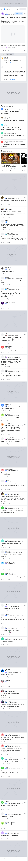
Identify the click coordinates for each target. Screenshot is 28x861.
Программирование (13, 233)
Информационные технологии (10, 14)
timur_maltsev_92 (7, 115)
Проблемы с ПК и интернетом (14, 404)
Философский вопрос (13, 355)
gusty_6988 (6, 122)
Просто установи (14, 107)
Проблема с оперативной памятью (12, 118)
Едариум (10, 207)
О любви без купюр (13, 333)
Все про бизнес (12, 573)
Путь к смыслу (11, 626)
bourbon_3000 (6, 139)
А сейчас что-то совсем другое (14, 220)
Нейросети (10, 680)
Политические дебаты (13, 288)
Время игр (12, 131)
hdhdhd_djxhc (6, 131)
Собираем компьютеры (16, 115)
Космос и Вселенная (13, 733)
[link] (10, 161)
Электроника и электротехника (15, 122)
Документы (11, 689)
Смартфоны (11, 822)
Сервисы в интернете (13, 670)
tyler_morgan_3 (7, 107)
